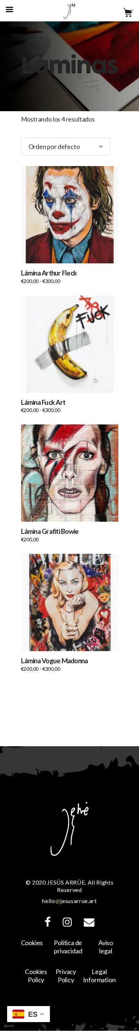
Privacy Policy (66, 976)
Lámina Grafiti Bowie (50, 531)
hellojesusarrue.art (69, 900)
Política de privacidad (68, 947)
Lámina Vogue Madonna (54, 660)
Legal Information (99, 976)
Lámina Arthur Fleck (49, 273)
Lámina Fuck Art (43, 402)
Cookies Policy (36, 976)
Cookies (32, 943)
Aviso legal (105, 947)
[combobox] (65, 146)
